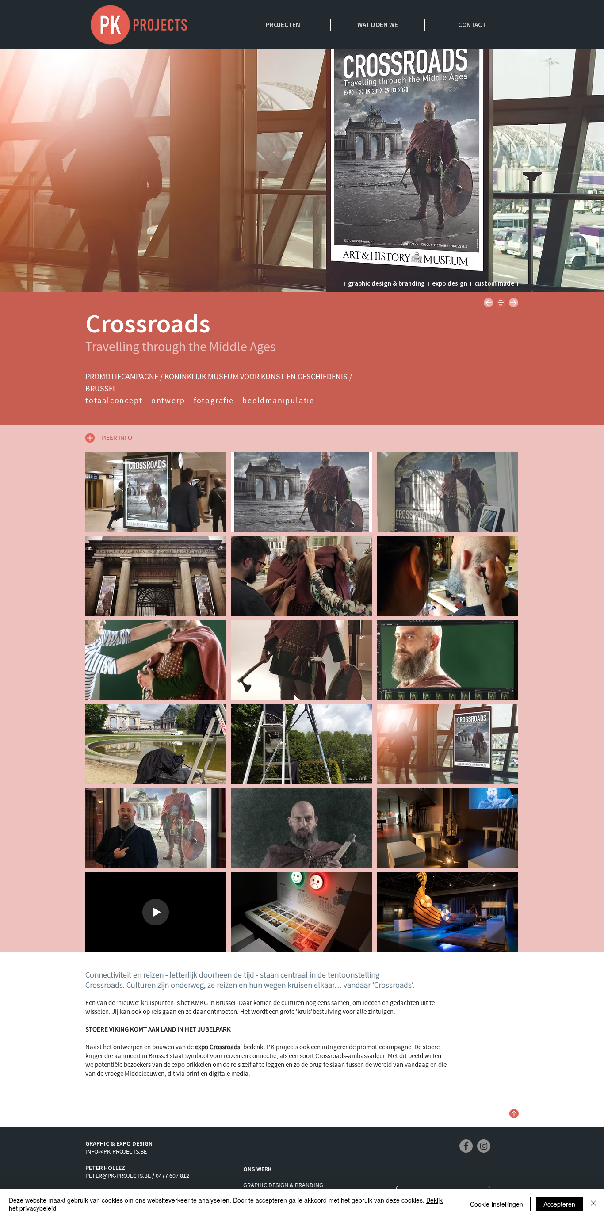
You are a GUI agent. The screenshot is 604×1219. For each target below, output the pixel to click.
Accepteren (559, 1204)
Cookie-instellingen (496, 1204)
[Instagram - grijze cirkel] (483, 1146)
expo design (449, 283)
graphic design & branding (386, 283)
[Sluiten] (593, 1204)
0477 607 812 (172, 1176)
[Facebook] (466, 1146)
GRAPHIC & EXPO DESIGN (119, 1143)
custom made (494, 283)
